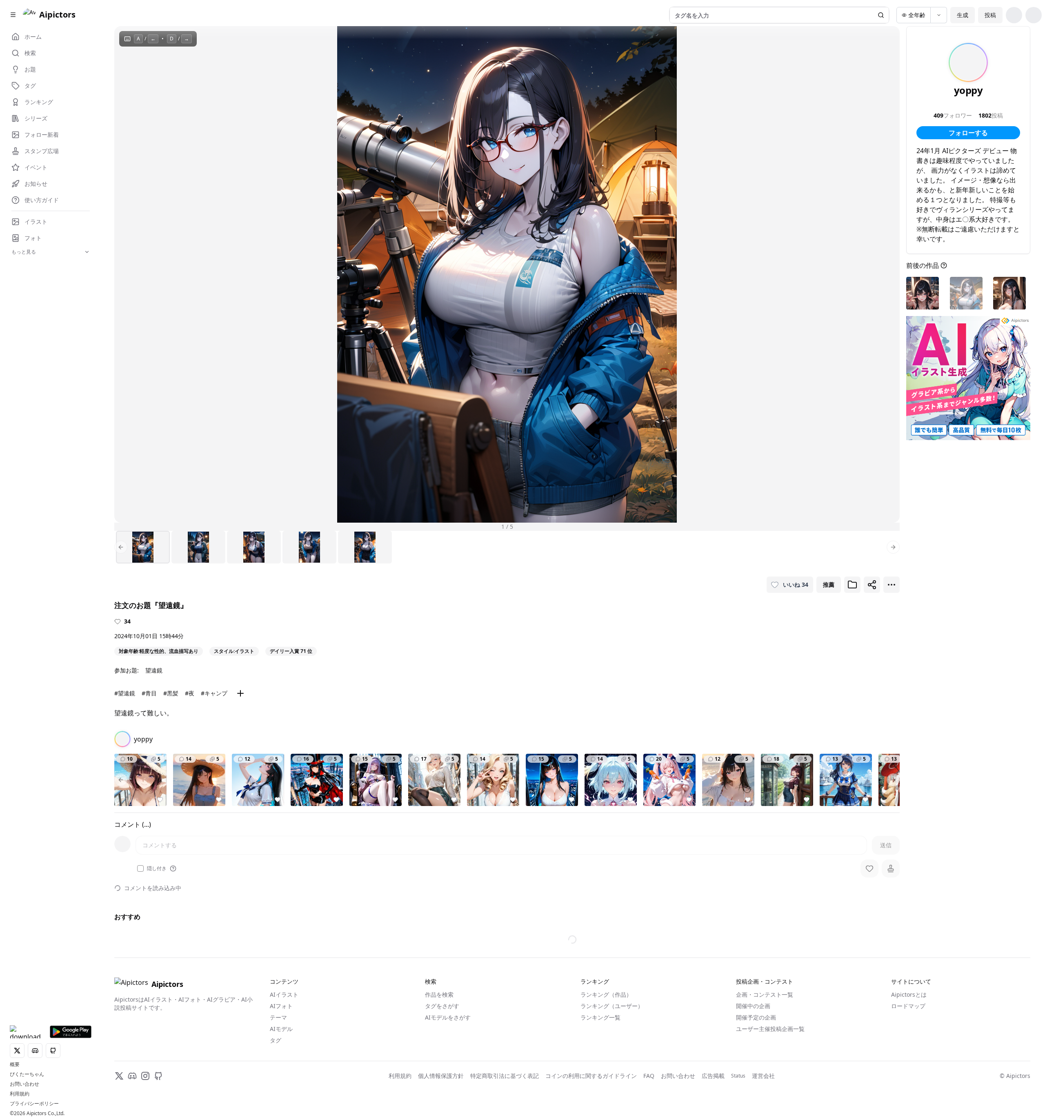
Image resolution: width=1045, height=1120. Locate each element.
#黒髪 (170, 693)
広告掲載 (713, 1076)
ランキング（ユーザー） (611, 1006)
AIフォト (281, 1006)
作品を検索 (439, 994)
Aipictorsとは (909, 994)
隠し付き (157, 868)
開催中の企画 (753, 1006)
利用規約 (19, 1094)
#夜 (189, 693)
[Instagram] (145, 1076)
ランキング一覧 (600, 1017)
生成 (962, 15)
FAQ (648, 1076)
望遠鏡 (153, 670)
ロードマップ (908, 1006)
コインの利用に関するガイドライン (591, 1076)
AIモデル (281, 1029)
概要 (15, 1064)
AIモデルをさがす (448, 1017)
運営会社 (763, 1076)
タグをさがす (442, 1006)
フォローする (968, 132)
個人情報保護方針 (441, 1076)
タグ (275, 1040)
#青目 (149, 693)
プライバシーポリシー (34, 1103)
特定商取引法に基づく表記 (504, 1076)
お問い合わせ (24, 1084)
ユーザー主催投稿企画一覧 (770, 1029)
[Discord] (132, 1076)
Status (738, 1076)
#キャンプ (214, 693)
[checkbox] (140, 868)
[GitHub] (158, 1076)
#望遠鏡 (124, 693)
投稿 (990, 15)
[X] (119, 1076)
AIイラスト (284, 994)
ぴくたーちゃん (27, 1074)
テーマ (278, 1017)
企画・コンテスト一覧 (764, 994)
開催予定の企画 (756, 1017)
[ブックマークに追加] (852, 585)
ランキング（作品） (606, 994)
